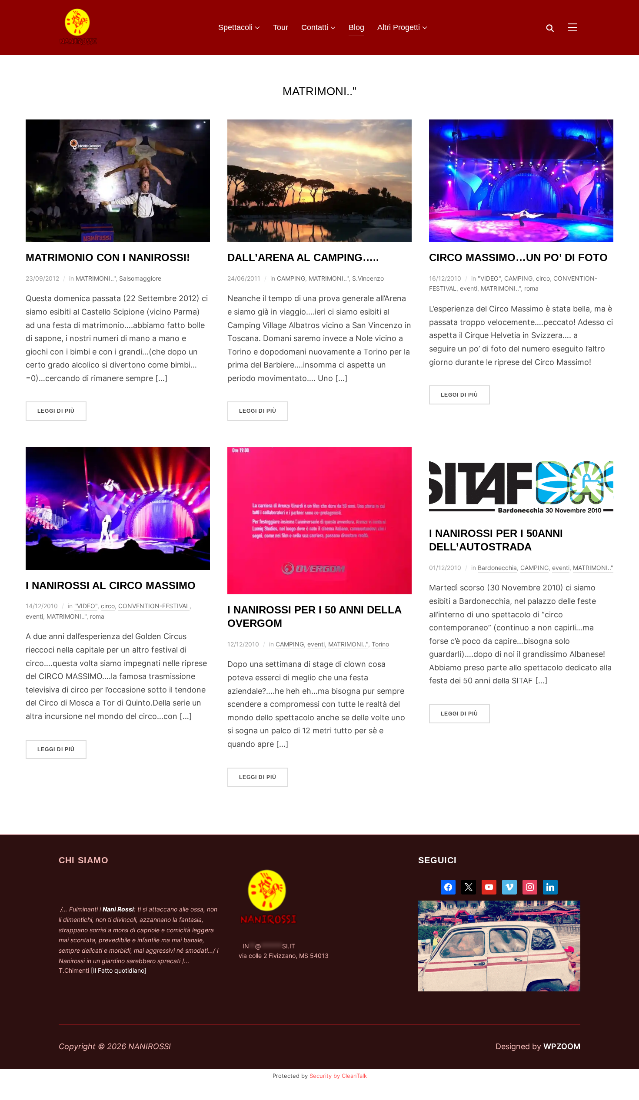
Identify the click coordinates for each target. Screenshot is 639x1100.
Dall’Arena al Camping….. (303, 257)
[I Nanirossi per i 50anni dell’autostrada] (521, 453)
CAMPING (291, 278)
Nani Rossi (118, 909)
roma (531, 288)
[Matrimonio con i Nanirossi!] (118, 125)
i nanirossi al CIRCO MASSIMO (111, 585)
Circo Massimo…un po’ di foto (518, 257)
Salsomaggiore (140, 278)
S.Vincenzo (368, 278)
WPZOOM (561, 1046)
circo (543, 278)
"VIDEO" (489, 278)
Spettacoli (235, 27)
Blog (356, 27)
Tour (280, 27)
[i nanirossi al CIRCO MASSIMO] (118, 453)
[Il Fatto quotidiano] (118, 970)
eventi (468, 288)
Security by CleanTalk (338, 1075)
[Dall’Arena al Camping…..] (319, 125)
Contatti (314, 27)
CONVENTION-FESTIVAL (154, 606)
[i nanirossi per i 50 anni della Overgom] (319, 453)
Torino (380, 644)
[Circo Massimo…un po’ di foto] (521, 125)
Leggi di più (56, 411)
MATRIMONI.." (96, 278)
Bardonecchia (497, 567)
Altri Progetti (398, 27)
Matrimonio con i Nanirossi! (108, 257)
